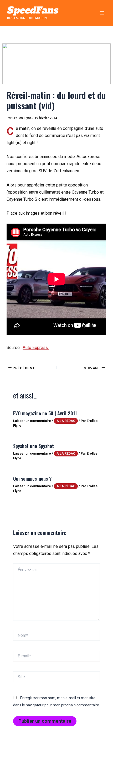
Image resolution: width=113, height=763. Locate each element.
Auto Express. (36, 347)
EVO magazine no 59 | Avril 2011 (45, 413)
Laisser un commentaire (32, 421)
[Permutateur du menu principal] (102, 13)
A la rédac (65, 421)
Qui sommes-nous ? (32, 478)
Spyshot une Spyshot (33, 445)
